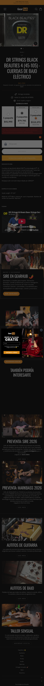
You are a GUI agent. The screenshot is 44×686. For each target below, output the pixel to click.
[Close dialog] (41, 330)
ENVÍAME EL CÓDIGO (11, 352)
